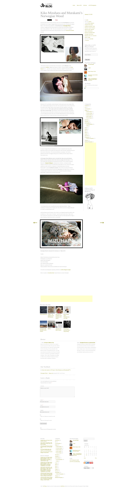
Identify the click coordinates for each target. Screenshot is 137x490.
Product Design (89, 117)
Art (85, 107)
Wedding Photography (88, 141)
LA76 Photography (92, 5)
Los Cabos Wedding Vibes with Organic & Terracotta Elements (46, 450)
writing (87, 125)
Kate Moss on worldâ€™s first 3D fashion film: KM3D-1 (59, 316)
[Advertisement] (66, 299)
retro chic (90, 35)
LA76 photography (89, 124)
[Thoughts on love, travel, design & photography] (50, 5)
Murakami (86, 32)
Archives (85, 5)
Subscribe (87, 59)
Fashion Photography (90, 138)
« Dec (85, 458)
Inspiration (86, 121)
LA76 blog (44, 486)
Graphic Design (89, 114)
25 (86, 454)
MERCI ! (49, 328)
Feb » (96, 458)
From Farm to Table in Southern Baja (46, 460)
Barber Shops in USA (92, 71)
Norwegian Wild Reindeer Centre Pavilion (43, 330)
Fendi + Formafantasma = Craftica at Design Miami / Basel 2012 (92, 79)
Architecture (87, 105)
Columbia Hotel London (89, 24)
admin (87, 19)
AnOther (47, 67)
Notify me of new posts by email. (46, 420)
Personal (86, 135)
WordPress (63, 486)
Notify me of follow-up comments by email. (48, 416)
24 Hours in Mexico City (49, 342)
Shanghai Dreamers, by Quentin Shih (87, 342)
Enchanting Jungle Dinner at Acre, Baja (46, 465)
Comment (42, 385)
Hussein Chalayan (49, 163)
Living (86, 127)
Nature (86, 132)
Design (86, 110)
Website (42, 410)
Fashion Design (89, 111)
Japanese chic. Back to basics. (59, 329)
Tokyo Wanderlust (43, 314)
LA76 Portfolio (87, 123)
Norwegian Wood (67, 25)
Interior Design (88, 116)
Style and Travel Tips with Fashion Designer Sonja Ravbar (46, 452)
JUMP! (89, 67)
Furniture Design (89, 113)
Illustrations (87, 119)
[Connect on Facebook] (88, 463)
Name (42, 399)
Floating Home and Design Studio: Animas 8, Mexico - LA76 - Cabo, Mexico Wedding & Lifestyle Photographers (46, 458)
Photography (87, 137)
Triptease (86, 140)
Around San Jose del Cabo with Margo (93, 75)
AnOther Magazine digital (66, 269)
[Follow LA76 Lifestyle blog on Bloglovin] (91, 200)
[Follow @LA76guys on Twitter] (86, 463)
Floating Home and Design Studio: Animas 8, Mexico (46, 441)
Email (41, 405)
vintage (89, 37)
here (85, 86)
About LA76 (79, 5)
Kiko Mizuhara (90, 31)
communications (87, 108)
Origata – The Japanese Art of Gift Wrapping (51, 316)
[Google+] (90, 463)
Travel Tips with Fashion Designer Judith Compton (46, 479)
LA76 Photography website (74, 460)
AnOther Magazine (91, 23)
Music (86, 130)
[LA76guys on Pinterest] (92, 463)
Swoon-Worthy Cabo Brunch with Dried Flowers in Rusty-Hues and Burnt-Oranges (46, 443)
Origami (86, 133)
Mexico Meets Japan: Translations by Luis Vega (66, 316)
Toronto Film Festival (70, 30)
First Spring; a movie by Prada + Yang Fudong (67, 330)
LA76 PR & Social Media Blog (75, 461)
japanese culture (87, 29)
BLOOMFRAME (91, 64)
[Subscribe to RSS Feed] (84, 463)
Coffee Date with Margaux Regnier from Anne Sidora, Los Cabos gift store (46, 446)
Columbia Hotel (51, 272)
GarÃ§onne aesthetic (88, 26)
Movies (90, 21)
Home (74, 5)
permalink (91, 38)
